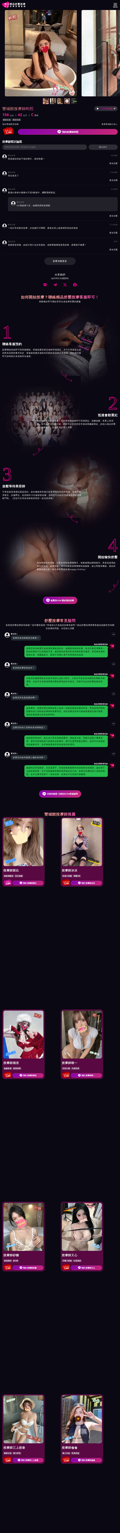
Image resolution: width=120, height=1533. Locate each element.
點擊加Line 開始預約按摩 (62, 600)
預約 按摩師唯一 (88, 1075)
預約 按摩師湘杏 (30, 1075)
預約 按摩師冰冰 (88, 883)
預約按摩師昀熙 (70, 131)
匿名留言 (103, 147)
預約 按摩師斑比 (30, 883)
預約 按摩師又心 (88, 1267)
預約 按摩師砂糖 (30, 1267)
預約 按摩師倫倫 (88, 1460)
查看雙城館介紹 (110, 124)
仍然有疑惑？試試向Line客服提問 (62, 793)
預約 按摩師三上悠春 (29, 1460)
